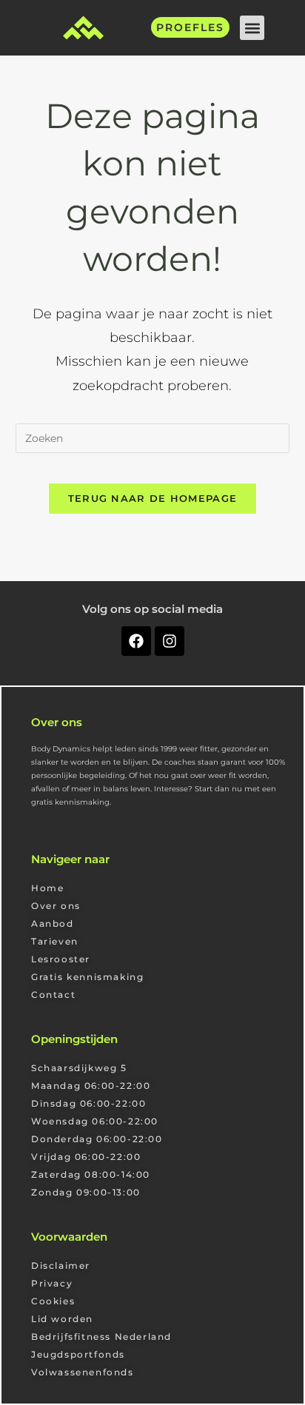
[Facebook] (136, 641)
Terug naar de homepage (153, 498)
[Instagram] (169, 641)
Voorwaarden (69, 1237)
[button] (252, 28)
